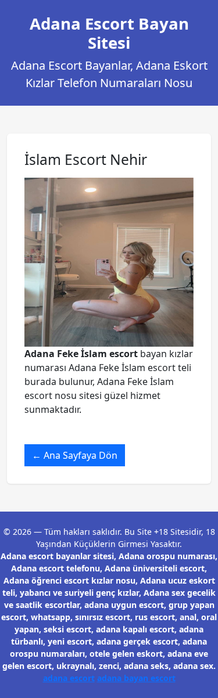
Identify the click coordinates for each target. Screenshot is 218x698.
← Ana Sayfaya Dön (74, 455)
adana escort (69, 677)
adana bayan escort (136, 677)
